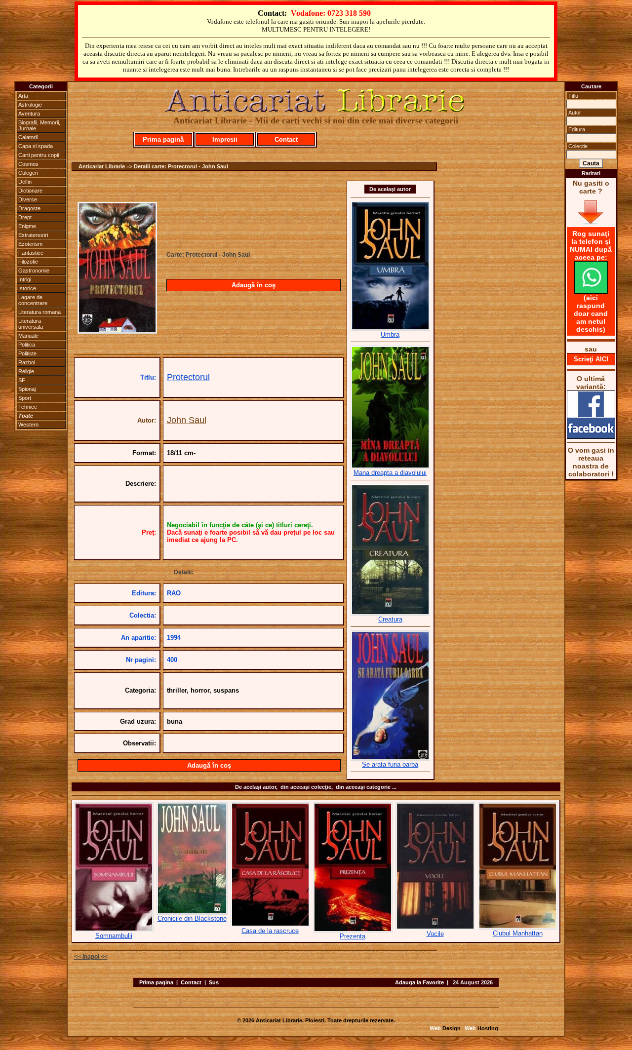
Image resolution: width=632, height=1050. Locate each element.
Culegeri (28, 173)
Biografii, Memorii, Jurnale (39, 125)
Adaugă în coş (254, 285)
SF (21, 380)
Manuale (28, 336)
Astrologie (30, 105)
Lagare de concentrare (32, 300)
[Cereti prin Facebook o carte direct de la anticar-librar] (591, 436)
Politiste (27, 353)
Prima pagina (156, 982)
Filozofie (28, 262)
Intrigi (24, 279)
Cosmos (28, 164)
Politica (26, 345)
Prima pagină (163, 139)
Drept (25, 217)
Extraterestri (33, 235)
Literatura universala (30, 324)
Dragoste (29, 208)
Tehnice (27, 407)
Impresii (224, 139)
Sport (24, 398)
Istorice (27, 288)
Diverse (27, 199)
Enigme (27, 226)
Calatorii (28, 137)
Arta (23, 96)
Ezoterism (30, 244)
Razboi (26, 362)
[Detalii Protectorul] (117, 331)
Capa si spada (35, 146)
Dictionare (30, 191)
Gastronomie (33, 270)
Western (28, 425)
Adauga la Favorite (419, 982)
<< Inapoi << (91, 956)
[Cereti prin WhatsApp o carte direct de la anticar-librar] (591, 291)
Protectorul (188, 377)
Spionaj (27, 389)
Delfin (25, 182)
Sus (214, 982)
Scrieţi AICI (591, 359)
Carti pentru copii (38, 155)
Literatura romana (39, 312)
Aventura (29, 114)
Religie (26, 371)
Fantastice (30, 253)
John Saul (186, 420)
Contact (286, 139)
